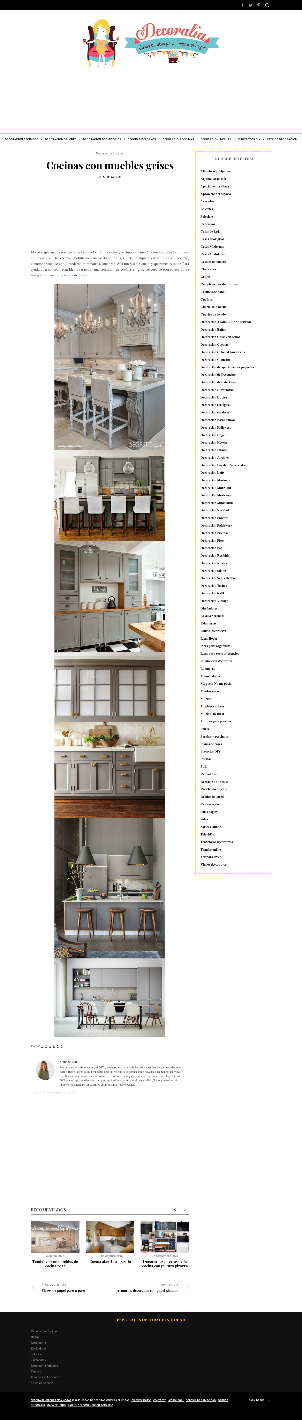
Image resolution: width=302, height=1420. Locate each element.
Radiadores (209, 773)
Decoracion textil (212, 593)
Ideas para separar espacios (220, 653)
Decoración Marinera (216, 480)
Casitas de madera (213, 261)
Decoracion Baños (213, 329)
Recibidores (38, 1348)
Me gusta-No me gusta (216, 683)
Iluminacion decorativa (217, 660)
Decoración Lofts (212, 472)
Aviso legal (176, 1400)
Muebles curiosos (212, 706)
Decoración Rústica (214, 563)
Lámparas (208, 668)
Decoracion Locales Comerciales (223, 464)
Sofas (204, 819)
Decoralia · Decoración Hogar (51, 1400)
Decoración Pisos (212, 540)
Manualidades (210, 675)
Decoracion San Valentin (218, 577)
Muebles (206, 698)
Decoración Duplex (214, 397)
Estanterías (208, 623)
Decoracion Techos (214, 585)
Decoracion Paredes (214, 517)
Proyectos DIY (211, 751)
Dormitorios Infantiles (45, 1365)
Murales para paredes (216, 721)
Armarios (207, 201)
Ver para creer (211, 856)
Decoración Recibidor (216, 555)
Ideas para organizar (215, 645)
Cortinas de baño (213, 291)
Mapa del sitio (56, 1405)
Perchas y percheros (215, 736)
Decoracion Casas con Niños (220, 336)
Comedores (38, 1360)
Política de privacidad (201, 1400)
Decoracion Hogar (213, 434)
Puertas (206, 758)
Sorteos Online (211, 826)
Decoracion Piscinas (214, 532)
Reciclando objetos (214, 789)
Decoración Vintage (214, 600)
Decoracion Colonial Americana (223, 352)
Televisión (207, 834)
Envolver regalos (212, 615)
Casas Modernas (212, 246)
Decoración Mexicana (216, 495)
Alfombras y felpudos (215, 171)
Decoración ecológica (215, 404)
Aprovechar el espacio (216, 193)
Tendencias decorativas (217, 841)
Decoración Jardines (215, 457)
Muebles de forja (212, 713)
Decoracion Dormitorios (217, 389)
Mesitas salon (210, 691)
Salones (36, 1354)
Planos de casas (211, 743)
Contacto (159, 1400)
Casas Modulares (213, 254)
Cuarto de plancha (214, 306)
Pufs (204, 766)
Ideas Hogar (209, 638)
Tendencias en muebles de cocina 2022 (55, 1264)
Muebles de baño (42, 1382)
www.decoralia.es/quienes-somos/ (54, 1092)
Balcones (207, 208)
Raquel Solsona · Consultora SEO (90, 1405)
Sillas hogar (209, 811)
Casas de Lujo (210, 231)
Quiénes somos (141, 1400)
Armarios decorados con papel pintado (147, 1288)
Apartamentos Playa (215, 186)
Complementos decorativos (219, 284)
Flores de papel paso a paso (63, 1288)
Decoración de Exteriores (218, 382)
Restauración (210, 804)
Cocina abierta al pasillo (110, 1261)
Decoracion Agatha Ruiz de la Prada (226, 321)
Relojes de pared (212, 796)
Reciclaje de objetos (214, 781)
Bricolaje (207, 216)
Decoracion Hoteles (214, 442)
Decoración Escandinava (218, 419)
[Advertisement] (151, 98)
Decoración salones (214, 570)
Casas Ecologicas (212, 238)
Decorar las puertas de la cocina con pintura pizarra (165, 1264)
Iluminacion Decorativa (46, 1377)
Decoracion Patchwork (216, 525)
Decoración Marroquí (216, 487)
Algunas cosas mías (214, 178)
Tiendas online (211, 849)
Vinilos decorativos (214, 864)
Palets (205, 728)
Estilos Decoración (213, 630)
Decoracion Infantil (214, 449)
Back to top (257, 1400)
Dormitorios (38, 1342)
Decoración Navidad (215, 510)
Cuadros (207, 299)
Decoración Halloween (216, 427)
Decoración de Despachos (218, 374)
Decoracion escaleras (215, 412)
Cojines (206, 276)
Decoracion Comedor (215, 359)
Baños (35, 1337)
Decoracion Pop (211, 547)
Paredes (36, 1371)
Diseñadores (209, 608)
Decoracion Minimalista (217, 502)
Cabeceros (208, 223)
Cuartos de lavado (213, 314)
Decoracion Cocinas (110, 153)
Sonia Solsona (112, 176)
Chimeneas (208, 269)
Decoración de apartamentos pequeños (227, 366)
